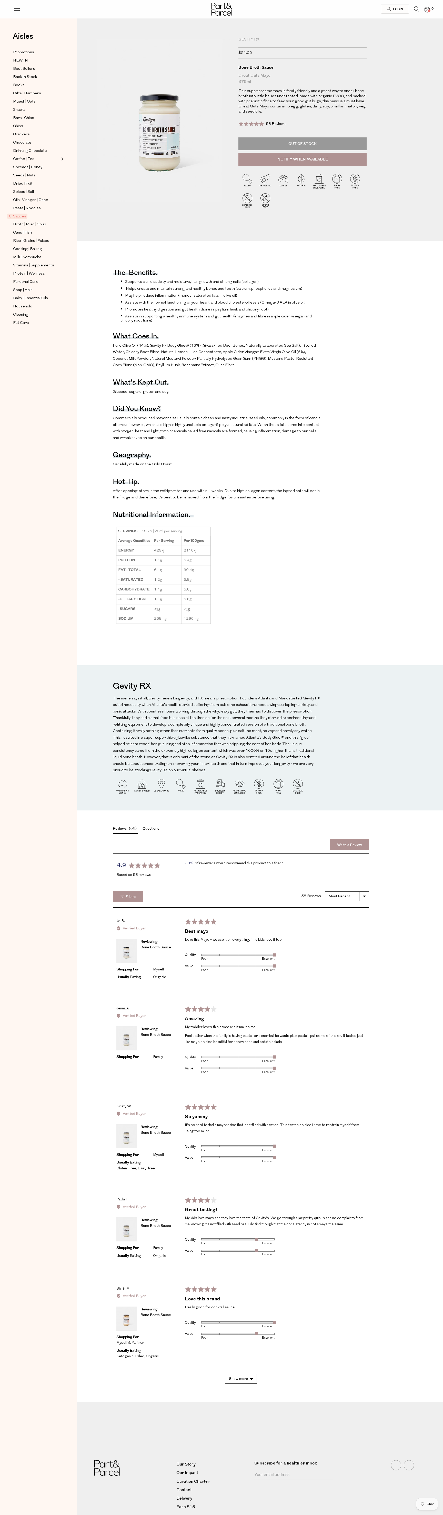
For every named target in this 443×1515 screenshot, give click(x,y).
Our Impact (187, 1473)
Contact (184, 1490)
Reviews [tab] (124, 828)
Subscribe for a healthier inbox (285, 1463)
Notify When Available (302, 159)
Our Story (186, 1464)
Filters (130, 896)
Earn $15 (185, 1507)
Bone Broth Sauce (155, 947)
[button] (262, 123)
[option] (161, 130)
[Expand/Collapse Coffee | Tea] (62, 159)
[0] (427, 9)
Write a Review (349, 845)
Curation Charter (193, 1481)
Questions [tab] (151, 828)
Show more (238, 1378)
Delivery (184, 1498)
